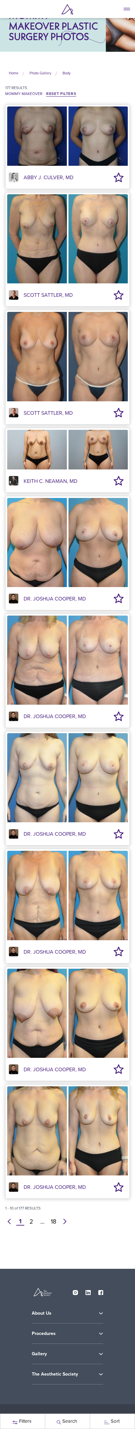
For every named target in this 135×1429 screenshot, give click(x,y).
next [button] (65, 1221)
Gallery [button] (39, 1353)
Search (69, 1421)
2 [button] (31, 1221)
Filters (25, 1421)
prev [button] (9, 1221)
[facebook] (101, 1291)
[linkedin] (88, 1291)
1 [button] (20, 1221)
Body (66, 73)
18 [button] (53, 1221)
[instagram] (75, 1291)
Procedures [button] (44, 1333)
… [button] (42, 1221)
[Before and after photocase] (67, 135)
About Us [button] (41, 1313)
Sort (115, 1421)
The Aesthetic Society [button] (55, 1374)
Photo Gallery (40, 73)
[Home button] (67, 9)
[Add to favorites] (119, 177)
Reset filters (61, 94)
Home (13, 73)
